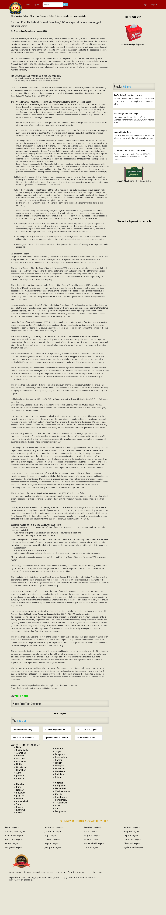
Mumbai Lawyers (92, 827)
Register (154, 4)
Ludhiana (59, 774)
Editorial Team (39, 872)
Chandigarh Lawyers (15, 831)
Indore (19, 807)
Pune (18, 787)
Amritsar (20, 778)
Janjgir (58, 762)
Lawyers (19, 872)
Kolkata (59, 748)
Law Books (79, 872)
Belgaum (20, 792)
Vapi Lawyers (51, 835)
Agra (18, 772)
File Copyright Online (19, 16)
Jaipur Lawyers (131, 835)
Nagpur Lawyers (92, 835)
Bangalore (60, 785)
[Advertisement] (133, 64)
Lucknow (20, 755)
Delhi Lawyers (12, 827)
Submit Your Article (134, 17)
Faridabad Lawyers (54, 827)
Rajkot (19, 812)
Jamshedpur (61, 757)
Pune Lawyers (91, 831)
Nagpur (20, 789)
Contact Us (101, 872)
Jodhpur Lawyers (53, 847)
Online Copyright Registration (134, 44)
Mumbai (20, 784)
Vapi (57, 808)
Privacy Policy (53, 872)
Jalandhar (21, 769)
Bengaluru (60, 811)
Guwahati (59, 768)
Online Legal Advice (63, 16)
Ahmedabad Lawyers (94, 843)
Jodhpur (20, 775)
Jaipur (58, 777)
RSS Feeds (90, 872)
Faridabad (21, 761)
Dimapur (59, 765)
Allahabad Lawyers (14, 835)
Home (28, 4)
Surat (19, 804)
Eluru (57, 805)
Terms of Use (66, 872)
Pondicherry (61, 799)
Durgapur (60, 754)
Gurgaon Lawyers (13, 847)
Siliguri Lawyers (131, 831)
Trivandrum (61, 802)
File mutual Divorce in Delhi (41, 16)
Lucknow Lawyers (13, 839)
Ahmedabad (22, 801)
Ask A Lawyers (60, 713)
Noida (19, 764)
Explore (36, 4)
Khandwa (20, 809)
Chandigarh (22, 750)
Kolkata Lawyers (132, 827)
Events (28, 872)
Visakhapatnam (62, 791)
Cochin (58, 794)
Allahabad (21, 752)
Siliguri (58, 751)
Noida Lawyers (12, 843)
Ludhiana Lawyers (132, 839)
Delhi (18, 747)
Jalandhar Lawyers (54, 831)
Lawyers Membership (125, 181)
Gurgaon (20, 758)
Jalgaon (20, 795)
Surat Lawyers (91, 847)
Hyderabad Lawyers (133, 847)
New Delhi (60, 771)
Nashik (19, 798)
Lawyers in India (79, 16)
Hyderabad (60, 788)
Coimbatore (61, 797)
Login (145, 4)
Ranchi (58, 760)
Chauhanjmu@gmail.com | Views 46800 (30, 31)
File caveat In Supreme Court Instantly (134, 221)
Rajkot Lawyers (52, 843)
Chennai (59, 782)
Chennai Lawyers (132, 843)
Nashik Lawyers (92, 839)
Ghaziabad (21, 767)
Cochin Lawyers (52, 839)
